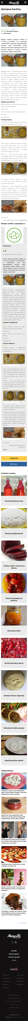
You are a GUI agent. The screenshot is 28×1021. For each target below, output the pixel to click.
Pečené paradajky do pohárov (14, 599)
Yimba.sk (6, 987)
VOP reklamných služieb (14, 998)
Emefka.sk (20, 984)
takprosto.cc (24, 67)
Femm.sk (6, 981)
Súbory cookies (14, 1004)
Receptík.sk (7, 246)
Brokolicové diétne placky (14, 728)
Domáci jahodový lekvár (14, 663)
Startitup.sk (20, 978)
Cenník (14, 960)
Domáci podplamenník (14, 533)
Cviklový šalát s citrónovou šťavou (14, 567)
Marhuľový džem (14, 631)
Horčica (3, 39)
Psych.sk (5, 984)
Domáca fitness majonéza (14, 696)
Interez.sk (6, 975)
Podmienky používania (14, 995)
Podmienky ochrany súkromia (13, 1001)
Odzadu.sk (20, 981)
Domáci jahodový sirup (14, 501)
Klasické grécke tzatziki (14, 760)
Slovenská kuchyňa (12, 31)
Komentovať (14, 458)
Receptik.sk (6, 978)
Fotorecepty (7, 33)
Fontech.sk (20, 975)
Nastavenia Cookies (14, 1007)
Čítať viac (5, 449)
